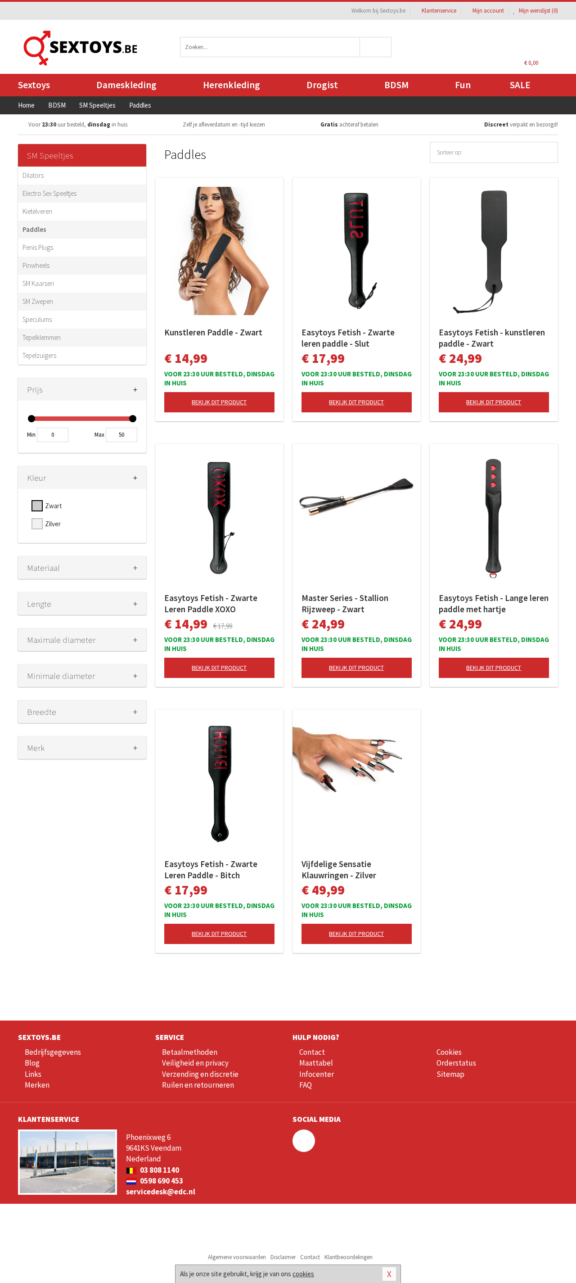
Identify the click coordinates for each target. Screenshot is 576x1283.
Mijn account (488, 10)
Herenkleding (231, 85)
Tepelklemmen (41, 337)
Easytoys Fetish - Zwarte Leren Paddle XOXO (210, 603)
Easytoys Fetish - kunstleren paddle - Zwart (492, 338)
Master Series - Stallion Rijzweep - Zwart (345, 603)
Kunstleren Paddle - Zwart (213, 332)
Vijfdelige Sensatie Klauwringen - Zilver (339, 869)
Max (99, 434)
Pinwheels (36, 265)
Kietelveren (37, 211)
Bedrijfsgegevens (53, 1052)
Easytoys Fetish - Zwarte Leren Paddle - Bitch (210, 869)
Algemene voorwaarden (237, 1257)
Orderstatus (456, 1063)
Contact (312, 1052)
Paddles (34, 229)
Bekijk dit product (219, 402)
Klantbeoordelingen (348, 1257)
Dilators (33, 175)
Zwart (53, 505)
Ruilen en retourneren (198, 1085)
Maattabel (316, 1063)
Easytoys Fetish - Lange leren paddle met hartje (494, 603)
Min (31, 434)
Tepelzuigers (39, 355)
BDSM (396, 85)
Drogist (322, 85)
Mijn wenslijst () (538, 10)
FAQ (305, 1085)
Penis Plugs (37, 247)
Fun (463, 85)
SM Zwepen (37, 301)
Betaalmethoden (189, 1052)
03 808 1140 (159, 1170)
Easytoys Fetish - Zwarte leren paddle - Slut (348, 338)
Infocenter (316, 1074)
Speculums (37, 319)
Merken (37, 1085)
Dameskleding (126, 85)
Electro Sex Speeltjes (49, 193)
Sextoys (34, 85)
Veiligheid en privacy (195, 1063)
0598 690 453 (161, 1181)
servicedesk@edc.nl (160, 1192)
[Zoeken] (376, 47)
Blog (32, 1063)
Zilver (53, 524)
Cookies (449, 1052)
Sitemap (450, 1074)
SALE (520, 85)
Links (33, 1074)
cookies (303, 1273)
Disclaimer (283, 1257)
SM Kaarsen (38, 283)
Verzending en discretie (200, 1074)
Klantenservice (439, 10)
